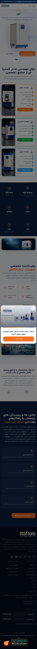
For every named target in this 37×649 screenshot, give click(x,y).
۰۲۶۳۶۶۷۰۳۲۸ (8, 1)
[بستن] (33, 308)
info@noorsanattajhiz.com (25, 1)
